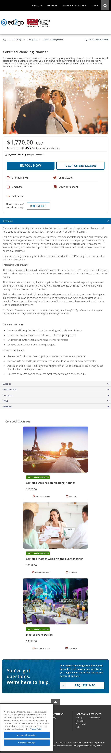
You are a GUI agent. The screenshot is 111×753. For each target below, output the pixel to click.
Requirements (10, 389)
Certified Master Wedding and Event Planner (54, 558)
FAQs (5, 400)
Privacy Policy (96, 745)
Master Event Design (39, 634)
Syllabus (7, 383)
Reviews (7, 406)
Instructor (8, 395)
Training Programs (17, 39)
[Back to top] (55, 713)
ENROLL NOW (30, 165)
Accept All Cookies (26, 735)
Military (79, 717)
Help (78, 727)
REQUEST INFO (38, 206)
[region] (26, 727)
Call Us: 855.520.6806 (96, 39)
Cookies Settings (26, 742)
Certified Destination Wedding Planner (50, 482)
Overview (8, 220)
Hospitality (33, 39)
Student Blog (94, 717)
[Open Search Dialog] (105, 5)
